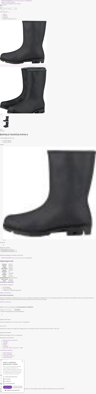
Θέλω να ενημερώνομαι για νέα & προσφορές (12, 311)
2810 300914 (3, 326)
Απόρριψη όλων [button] (18, 387)
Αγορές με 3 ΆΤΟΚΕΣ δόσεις (8, 2)
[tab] (7, 282)
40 (3, 245)
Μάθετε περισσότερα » (5, 292)
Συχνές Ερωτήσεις (7, 357)
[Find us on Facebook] (3, 314)
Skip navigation (4, 11)
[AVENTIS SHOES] (48, 5)
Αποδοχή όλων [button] (8, 387)
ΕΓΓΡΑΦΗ (17, 309)
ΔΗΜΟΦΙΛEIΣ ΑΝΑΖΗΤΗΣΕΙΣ (7, 337)
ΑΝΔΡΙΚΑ (5, 343)
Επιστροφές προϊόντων (9, 356)
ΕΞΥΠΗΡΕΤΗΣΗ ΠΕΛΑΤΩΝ (6, 350)
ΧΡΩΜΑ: (2, 144)
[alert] (13, 376)
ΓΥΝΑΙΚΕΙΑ (5, 341)
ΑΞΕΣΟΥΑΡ (5, 346)
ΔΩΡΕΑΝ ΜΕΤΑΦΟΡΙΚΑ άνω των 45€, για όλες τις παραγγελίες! (16, 0)
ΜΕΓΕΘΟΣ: (2, 242)
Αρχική (4, 14)
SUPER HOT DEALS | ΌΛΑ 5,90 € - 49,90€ (13, 347)
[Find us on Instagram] (3, 315)
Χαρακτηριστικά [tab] (6, 261)
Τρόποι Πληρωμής (7, 353)
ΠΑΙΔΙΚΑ (5, 344)
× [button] (22, 361)
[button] (0, 393)
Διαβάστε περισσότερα (15, 374)
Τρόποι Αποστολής (7, 354)
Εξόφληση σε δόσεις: (5, 247)
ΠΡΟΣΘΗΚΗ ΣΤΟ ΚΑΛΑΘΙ (8, 251)
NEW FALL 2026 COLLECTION (10, 340)
